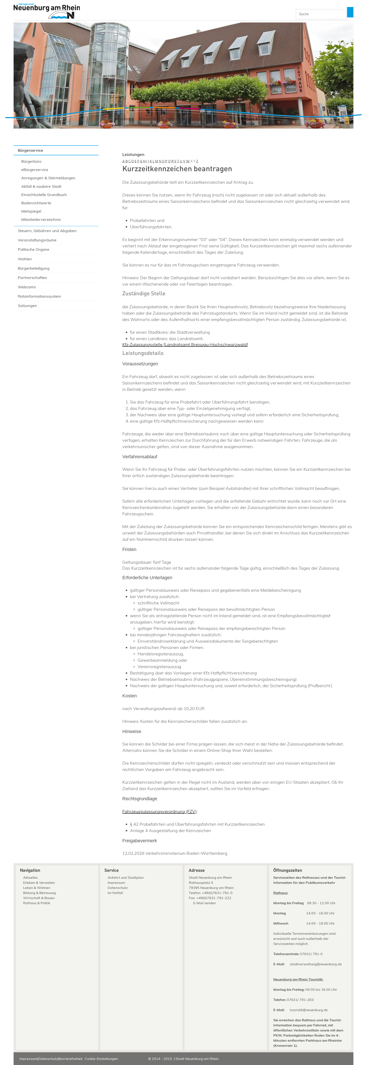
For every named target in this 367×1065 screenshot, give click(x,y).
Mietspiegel (31, 211)
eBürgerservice (34, 169)
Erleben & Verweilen (147, 121)
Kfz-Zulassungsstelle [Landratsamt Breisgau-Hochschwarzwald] (185, 344)
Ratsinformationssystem (39, 296)
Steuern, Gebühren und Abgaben (47, 230)
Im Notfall (115, 893)
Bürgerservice (30, 150)
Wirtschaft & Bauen (224, 121)
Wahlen (25, 258)
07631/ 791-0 (311, 954)
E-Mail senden (204, 903)
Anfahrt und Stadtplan (126, 877)
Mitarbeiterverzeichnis (41, 219)
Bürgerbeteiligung (33, 268)
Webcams (27, 286)
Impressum (116, 882)
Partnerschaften (32, 277)
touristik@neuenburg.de (309, 1010)
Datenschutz (118, 888)
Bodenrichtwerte (36, 202)
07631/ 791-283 (300, 1000)
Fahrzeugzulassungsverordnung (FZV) (159, 811)
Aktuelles (122, 119)
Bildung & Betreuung (198, 121)
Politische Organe (33, 249)
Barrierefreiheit (71, 1059)
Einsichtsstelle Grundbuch (44, 194)
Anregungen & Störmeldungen (48, 177)
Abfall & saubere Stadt (41, 186)
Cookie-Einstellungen (101, 1059)
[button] (350, 12)
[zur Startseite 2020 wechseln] (47, 11)
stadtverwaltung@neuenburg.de (316, 964)
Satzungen (27, 305)
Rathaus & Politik (249, 121)
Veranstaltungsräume (37, 240)
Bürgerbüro (31, 161)
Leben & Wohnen (173, 121)
